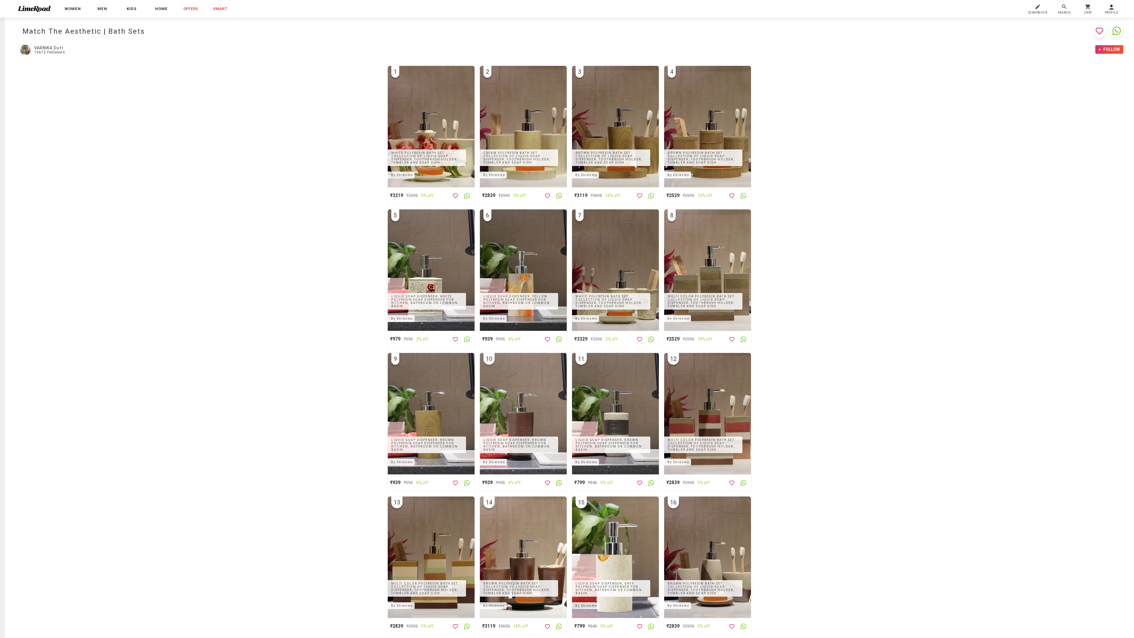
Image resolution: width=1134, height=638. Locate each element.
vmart (220, 8)
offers (190, 8)
